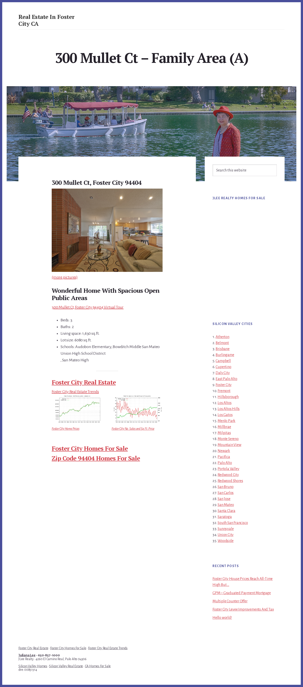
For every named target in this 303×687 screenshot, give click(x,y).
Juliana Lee (26, 655)
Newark (224, 451)
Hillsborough (228, 397)
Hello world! (222, 618)
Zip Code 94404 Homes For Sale (96, 458)
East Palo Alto (226, 379)
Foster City (224, 385)
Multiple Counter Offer (230, 601)
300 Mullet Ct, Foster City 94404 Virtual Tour (88, 307)
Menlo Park (226, 421)
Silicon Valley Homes (32, 666)
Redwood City (228, 475)
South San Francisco (233, 523)
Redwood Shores (230, 481)
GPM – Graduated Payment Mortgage (241, 593)
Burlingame (225, 355)
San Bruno (225, 487)
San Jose (224, 499)
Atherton (222, 337)
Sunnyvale (226, 529)
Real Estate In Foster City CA (46, 20)
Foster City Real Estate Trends (75, 391)
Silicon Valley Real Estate (66, 666)
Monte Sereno (228, 439)
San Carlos (226, 493)
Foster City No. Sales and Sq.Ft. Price (133, 428)
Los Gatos (225, 415)
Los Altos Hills (229, 409)
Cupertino (223, 367)
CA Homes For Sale (98, 666)
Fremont (224, 391)
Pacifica (224, 457)
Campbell (223, 361)
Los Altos (224, 403)
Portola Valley (228, 469)
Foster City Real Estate (84, 382)
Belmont (222, 343)
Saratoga (225, 517)
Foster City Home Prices (65, 428)
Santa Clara (226, 511)
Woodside (225, 541)
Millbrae (224, 427)
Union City (226, 535)
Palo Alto (225, 463)
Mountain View (229, 445)
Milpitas (224, 433)
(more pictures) (65, 277)
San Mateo (226, 505)
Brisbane (222, 349)
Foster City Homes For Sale (90, 448)
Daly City (223, 373)
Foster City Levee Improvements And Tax (243, 609)
